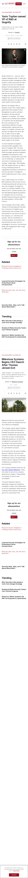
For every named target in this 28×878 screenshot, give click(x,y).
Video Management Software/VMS (11, 12)
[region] (14, 871)
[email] (19, 44)
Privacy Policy (16, 870)
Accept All (14, 874)
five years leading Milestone (11, 470)
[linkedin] (11, 44)
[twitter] (14, 44)
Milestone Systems (17, 382)
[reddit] (16, 44)
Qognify (17, 32)
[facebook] (8, 44)
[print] (25, 44)
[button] (3, 4)
